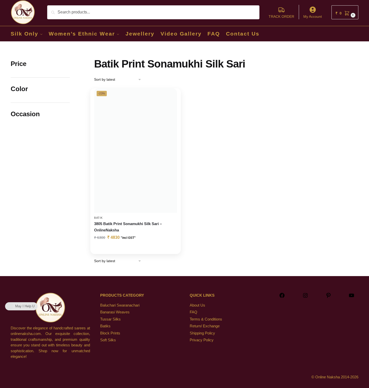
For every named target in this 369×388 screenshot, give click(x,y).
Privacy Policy (202, 340)
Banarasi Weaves (115, 312)
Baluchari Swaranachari (119, 305)
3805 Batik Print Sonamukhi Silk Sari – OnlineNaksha (128, 227)
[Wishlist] (169, 96)
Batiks (105, 326)
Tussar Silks (110, 319)
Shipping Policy (202, 333)
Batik (98, 217)
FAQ (193, 312)
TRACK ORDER (281, 16)
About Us (197, 305)
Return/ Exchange (205, 326)
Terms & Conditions (206, 319)
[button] (344, 12)
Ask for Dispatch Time (135, 249)
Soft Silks (108, 340)
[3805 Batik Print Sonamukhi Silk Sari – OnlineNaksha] (135, 150)
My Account (312, 16)
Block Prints (110, 333)
